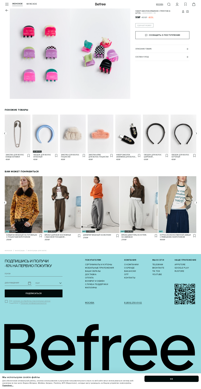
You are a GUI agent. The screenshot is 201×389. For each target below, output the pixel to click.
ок (171, 378)
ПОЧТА (8, 274)
